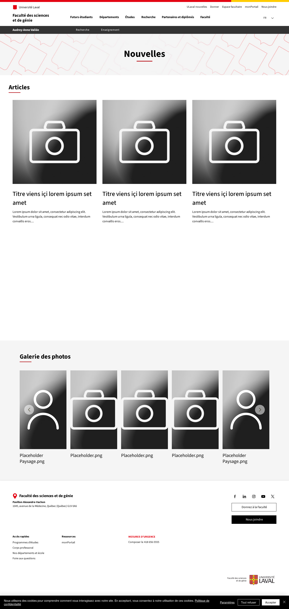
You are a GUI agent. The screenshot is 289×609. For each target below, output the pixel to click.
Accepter (270, 602)
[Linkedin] (244, 496)
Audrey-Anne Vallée (26, 30)
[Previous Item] (29, 410)
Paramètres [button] (227, 602)
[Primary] (27, 7)
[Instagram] (254, 496)
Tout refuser (248, 602)
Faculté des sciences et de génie (31, 17)
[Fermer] (284, 602)
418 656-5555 (151, 542)
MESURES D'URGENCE (141, 537)
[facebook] (235, 496)
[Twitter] (272, 496)
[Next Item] (260, 410)
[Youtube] (263, 496)
